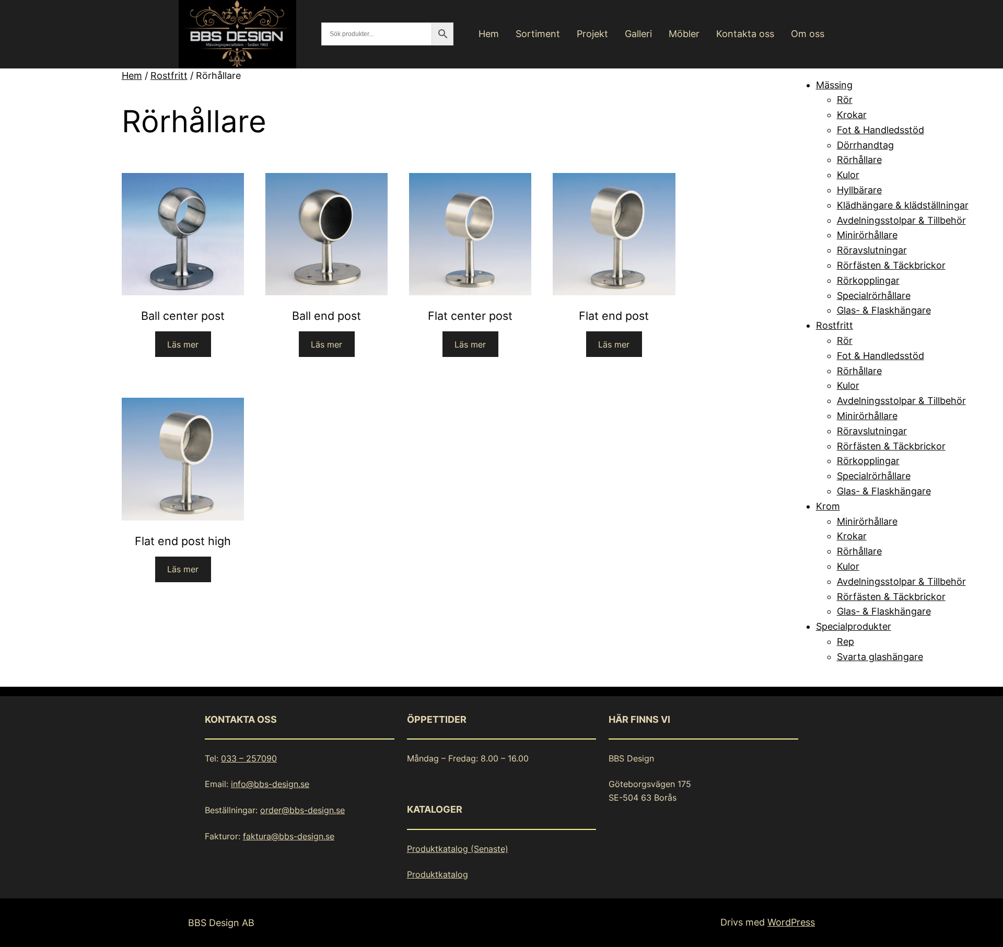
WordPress (791, 922)
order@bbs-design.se (302, 810)
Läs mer (183, 344)
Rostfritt (169, 75)
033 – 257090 (249, 758)
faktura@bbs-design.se (288, 836)
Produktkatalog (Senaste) (457, 849)
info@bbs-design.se (270, 784)
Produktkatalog (437, 874)
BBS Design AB (221, 922)
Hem (132, 75)
